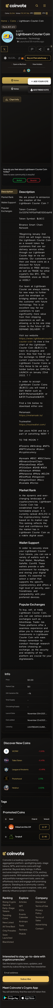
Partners (23, 929)
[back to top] (45, 1002)
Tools (21, 925)
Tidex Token (17, 760)
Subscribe (25, 979)
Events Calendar (23, 916)
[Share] (40, 49)
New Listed (8, 922)
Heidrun (15, 788)
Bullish (19, 180)
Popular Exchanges (6, 209)
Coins (13, 20)
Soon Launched (7, 936)
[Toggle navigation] (44, 6)
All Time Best (9, 926)
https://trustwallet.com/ (32, 424)
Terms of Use (42, 906)
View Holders (37, 64)
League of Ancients (20, 769)
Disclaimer (41, 902)
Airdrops (23, 921)
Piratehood (17, 778)
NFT (21, 906)
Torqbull (18, 836)
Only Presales (9, 930)
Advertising (41, 924)
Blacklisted (8, 942)
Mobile (22, 933)
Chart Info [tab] (14, 99)
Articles (23, 902)
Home (4, 20)
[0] (48, 49)
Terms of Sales (40, 919)
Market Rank (7, 197)
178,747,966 (25, 13)
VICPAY (15, 751)
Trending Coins (7, 917)
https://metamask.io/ (31, 415)
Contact (39, 928)
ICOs (21, 910)
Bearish (33, 180)
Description (7, 191)
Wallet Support (8, 202)
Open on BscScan (19, 64)
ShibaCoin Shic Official (24, 827)
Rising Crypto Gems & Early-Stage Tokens (9, 906)
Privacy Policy (39, 912)
